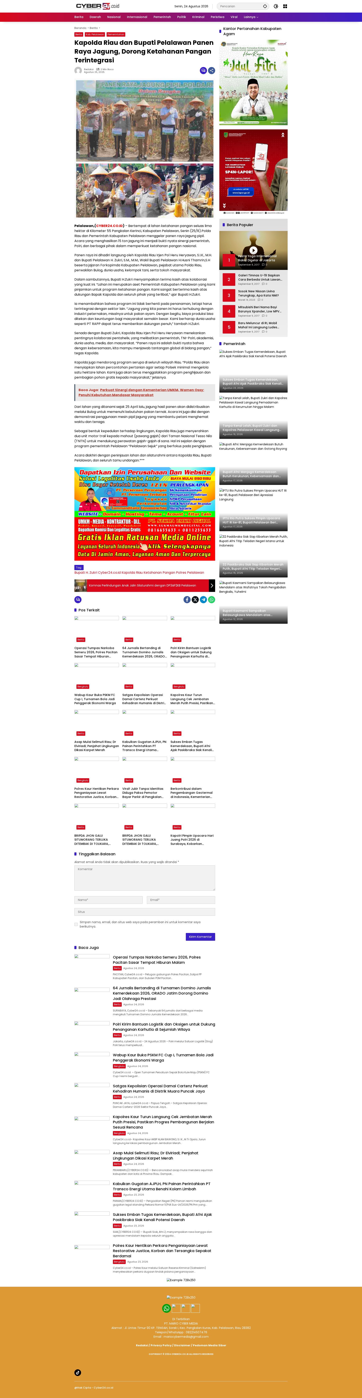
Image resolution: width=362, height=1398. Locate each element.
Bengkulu (83, 686)
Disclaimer (182, 1345)
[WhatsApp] (211, 599)
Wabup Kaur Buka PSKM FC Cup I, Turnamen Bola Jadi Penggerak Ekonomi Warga (95, 699)
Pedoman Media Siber (209, 1345)
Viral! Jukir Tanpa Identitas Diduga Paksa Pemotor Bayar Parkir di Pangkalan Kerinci (142, 793)
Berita (78, 34)
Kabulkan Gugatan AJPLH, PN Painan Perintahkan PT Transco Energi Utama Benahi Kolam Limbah (144, 746)
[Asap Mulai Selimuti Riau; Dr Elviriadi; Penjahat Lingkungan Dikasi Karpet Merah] (96, 724)
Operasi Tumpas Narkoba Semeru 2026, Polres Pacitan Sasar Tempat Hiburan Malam (96, 652)
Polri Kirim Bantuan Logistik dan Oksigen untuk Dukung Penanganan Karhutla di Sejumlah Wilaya (191, 652)
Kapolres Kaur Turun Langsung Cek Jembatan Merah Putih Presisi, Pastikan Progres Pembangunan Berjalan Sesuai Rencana (192, 699)
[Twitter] (195, 599)
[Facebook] (187, 599)
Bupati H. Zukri (85, 572)
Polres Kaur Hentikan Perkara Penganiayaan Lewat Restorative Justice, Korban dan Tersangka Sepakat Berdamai (96, 793)
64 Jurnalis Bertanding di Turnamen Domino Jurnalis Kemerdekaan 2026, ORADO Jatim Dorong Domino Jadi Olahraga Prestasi (143, 652)
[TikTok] (77, 1372)
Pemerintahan (116, 34)
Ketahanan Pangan (159, 572)
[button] (265, 6)
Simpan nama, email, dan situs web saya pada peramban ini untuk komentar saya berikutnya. (140, 924)
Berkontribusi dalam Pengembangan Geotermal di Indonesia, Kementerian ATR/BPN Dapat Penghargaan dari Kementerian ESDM (192, 793)
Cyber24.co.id (109, 572)
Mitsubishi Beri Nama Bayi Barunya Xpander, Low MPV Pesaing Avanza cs (258, 309)
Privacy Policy (161, 1345)
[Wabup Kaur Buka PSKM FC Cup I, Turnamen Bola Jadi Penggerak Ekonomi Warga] (96, 677)
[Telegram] (203, 599)
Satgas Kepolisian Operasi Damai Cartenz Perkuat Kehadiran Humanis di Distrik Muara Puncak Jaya (144, 699)
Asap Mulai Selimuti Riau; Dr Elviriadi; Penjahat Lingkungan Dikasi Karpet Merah (96, 746)
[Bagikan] (211, 70)
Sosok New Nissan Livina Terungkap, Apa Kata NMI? (258, 293)
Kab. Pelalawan (95, 34)
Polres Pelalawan (190, 572)
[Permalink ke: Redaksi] (79, 70)
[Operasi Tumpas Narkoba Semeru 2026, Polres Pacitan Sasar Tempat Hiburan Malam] (96, 630)
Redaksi (89, 69)
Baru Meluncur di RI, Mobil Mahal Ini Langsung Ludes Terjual (257, 325)
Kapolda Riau (132, 572)
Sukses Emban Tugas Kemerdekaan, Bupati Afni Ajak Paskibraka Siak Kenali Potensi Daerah (191, 746)
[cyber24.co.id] (97, 6)
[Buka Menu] (285, 6)
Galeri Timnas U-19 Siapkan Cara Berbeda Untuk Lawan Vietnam (259, 277)
